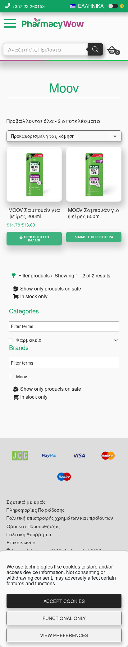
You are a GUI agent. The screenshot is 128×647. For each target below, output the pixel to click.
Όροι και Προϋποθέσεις (33, 526)
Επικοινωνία (21, 542)
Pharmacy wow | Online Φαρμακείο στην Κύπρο (53, 23)
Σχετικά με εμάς (26, 501)
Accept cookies (64, 601)
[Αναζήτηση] (95, 49)
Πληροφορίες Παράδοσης (36, 509)
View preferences (64, 635)
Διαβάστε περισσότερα (94, 237)
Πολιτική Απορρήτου (29, 534)
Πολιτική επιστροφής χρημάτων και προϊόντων (60, 517)
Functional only (64, 618)
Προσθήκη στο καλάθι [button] (36, 238)
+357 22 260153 (28, 6)
